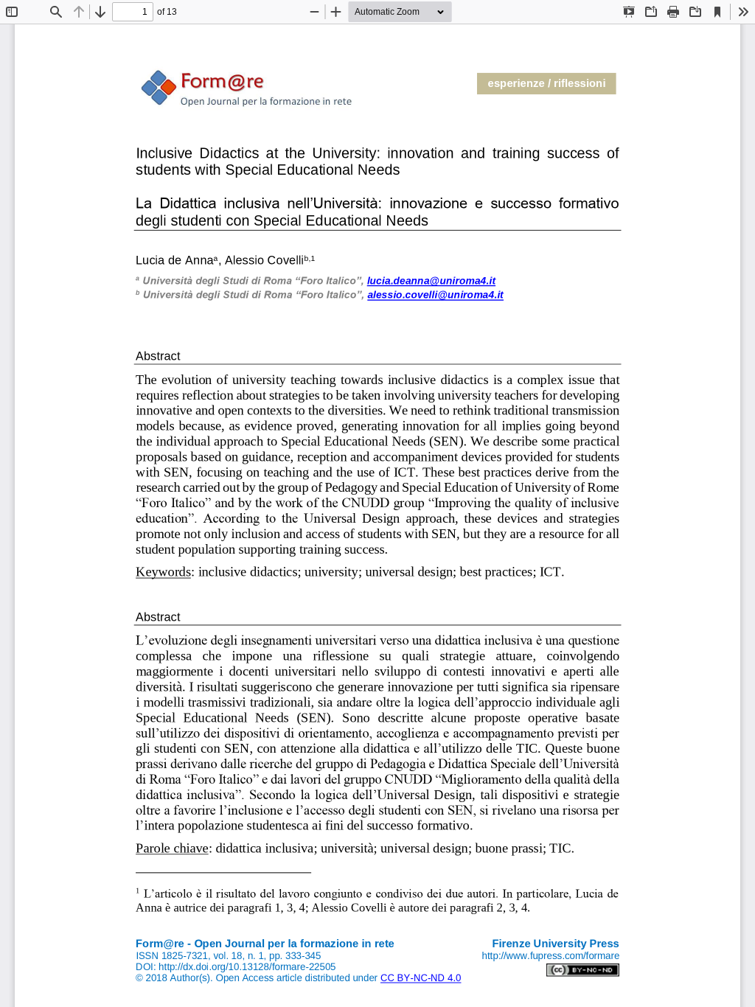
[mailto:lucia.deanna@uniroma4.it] (431, 281)
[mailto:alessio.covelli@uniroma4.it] (435, 296)
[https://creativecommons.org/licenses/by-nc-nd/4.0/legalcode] (421, 977)
